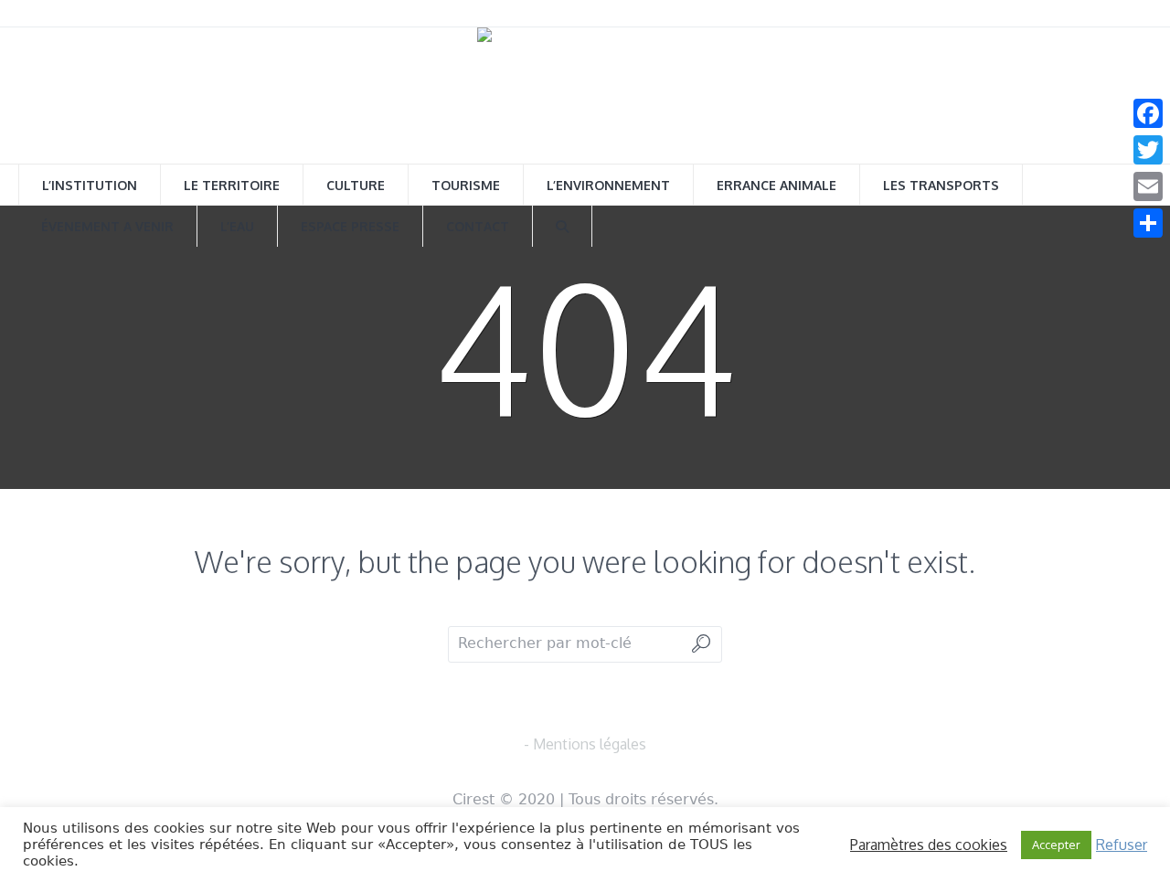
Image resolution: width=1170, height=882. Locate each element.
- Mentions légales (585, 744)
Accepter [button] (1056, 844)
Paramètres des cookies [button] (928, 844)
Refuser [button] (1121, 844)
